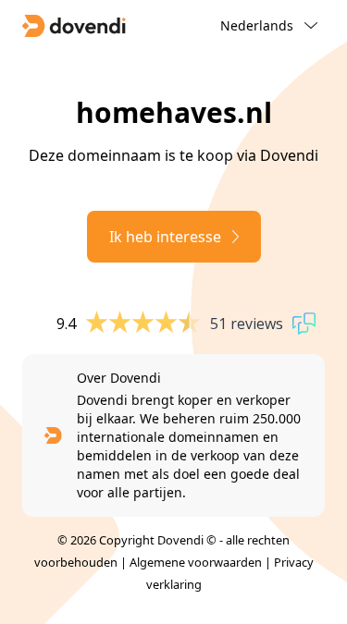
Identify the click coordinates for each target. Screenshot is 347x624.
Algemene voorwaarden (196, 562)
